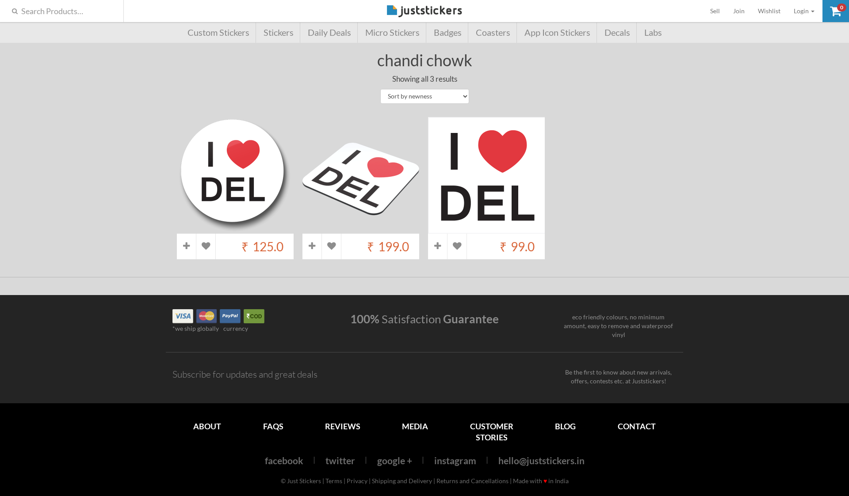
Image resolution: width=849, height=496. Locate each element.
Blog (565, 426)
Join (739, 11)
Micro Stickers (392, 32)
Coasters (493, 32)
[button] (835, 11)
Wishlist (769, 11)
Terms (333, 481)
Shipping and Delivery (402, 481)
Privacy (357, 481)
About (207, 426)
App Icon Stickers (557, 32)
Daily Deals (329, 32)
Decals (617, 32)
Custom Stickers (218, 32)
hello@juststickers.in (541, 460)
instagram (455, 460)
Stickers (279, 32)
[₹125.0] (235, 229)
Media (415, 426)
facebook (284, 460)
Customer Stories (491, 431)
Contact (637, 426)
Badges (448, 32)
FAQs (273, 426)
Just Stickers (424, 11)
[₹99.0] (486, 229)
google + (394, 460)
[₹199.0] (360, 229)
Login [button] (802, 11)
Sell (718, 11)
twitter (340, 460)
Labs (653, 32)
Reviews (342, 426)
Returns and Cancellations (472, 481)
